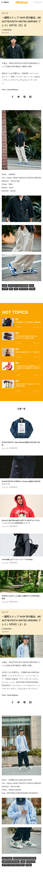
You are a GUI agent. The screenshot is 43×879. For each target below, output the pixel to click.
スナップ (5, 13)
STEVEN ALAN (24, 289)
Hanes (31, 285)
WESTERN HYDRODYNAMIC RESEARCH (13, 865)
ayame (4, 285)
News (18, 327)
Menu (6, 2)
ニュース (5, 448)
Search (39, 2)
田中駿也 (32, 289)
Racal (16, 289)
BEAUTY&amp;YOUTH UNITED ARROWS (24, 858)
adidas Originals (7, 858)
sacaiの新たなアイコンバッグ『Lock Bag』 (18, 559)
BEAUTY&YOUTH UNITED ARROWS (18, 285)
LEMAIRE (5, 289)
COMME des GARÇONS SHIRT (11, 861)
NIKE (11, 289)
